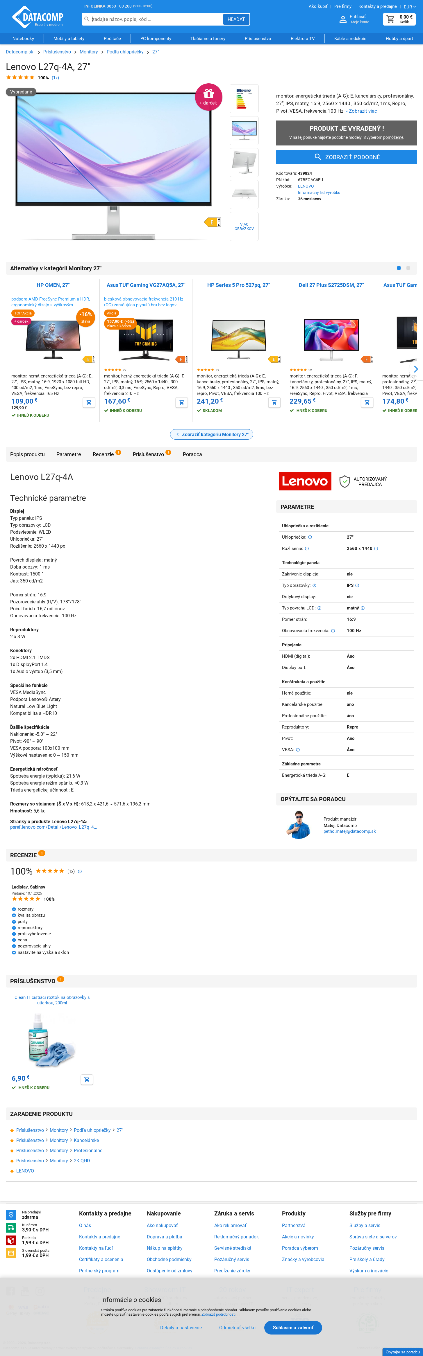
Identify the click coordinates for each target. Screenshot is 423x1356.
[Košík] (391, 19)
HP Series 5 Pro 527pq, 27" (238, 285)
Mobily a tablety (68, 38)
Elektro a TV (303, 38)
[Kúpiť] (89, 402)
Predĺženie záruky (232, 1271)
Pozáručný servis (231, 1259)
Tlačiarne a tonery (207, 38)
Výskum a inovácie (368, 1271)
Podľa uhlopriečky (125, 52)
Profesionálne (88, 1150)
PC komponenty (155, 38)
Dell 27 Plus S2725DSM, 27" (331, 285)
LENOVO (306, 186)
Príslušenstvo (258, 38)
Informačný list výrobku (319, 192)
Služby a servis (364, 1225)
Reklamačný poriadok (236, 1237)
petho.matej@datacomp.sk (350, 831)
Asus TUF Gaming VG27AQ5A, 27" (146, 285)
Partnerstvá (294, 1225)
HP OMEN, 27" (53, 285)
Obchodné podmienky (169, 1259)
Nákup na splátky (165, 1248)
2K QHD (82, 1160)
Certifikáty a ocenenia (101, 1259)
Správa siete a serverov (373, 1237)
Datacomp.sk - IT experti (38, 17)
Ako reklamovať (230, 1225)
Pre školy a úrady (367, 1259)
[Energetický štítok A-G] (244, 98)
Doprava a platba (164, 1237)
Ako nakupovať (162, 1225)
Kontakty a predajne (99, 1237)
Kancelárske (86, 1140)
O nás (85, 1225)
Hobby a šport (399, 38)
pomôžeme (393, 137)
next (416, 369)
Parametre (68, 454)
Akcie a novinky (298, 1237)
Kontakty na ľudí (96, 1248)
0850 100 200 (119, 6)
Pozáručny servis (366, 1248)
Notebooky (23, 38)
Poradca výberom (300, 1248)
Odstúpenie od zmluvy (169, 1271)
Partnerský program (99, 1271)
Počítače (112, 38)
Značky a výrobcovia (303, 1259)
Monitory (89, 52)
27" (155, 52)
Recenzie (103, 454)
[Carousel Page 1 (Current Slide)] (399, 268)
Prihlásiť (358, 16)
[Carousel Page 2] (408, 268)
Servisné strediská (232, 1248)
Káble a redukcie (350, 38)
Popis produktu (27, 454)
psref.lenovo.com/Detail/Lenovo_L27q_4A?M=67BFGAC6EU (53, 827)
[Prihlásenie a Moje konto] (343, 19)
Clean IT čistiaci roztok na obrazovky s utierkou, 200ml (52, 1000)
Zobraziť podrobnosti (218, 1314)
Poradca (192, 454)
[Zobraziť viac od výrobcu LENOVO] (305, 482)
